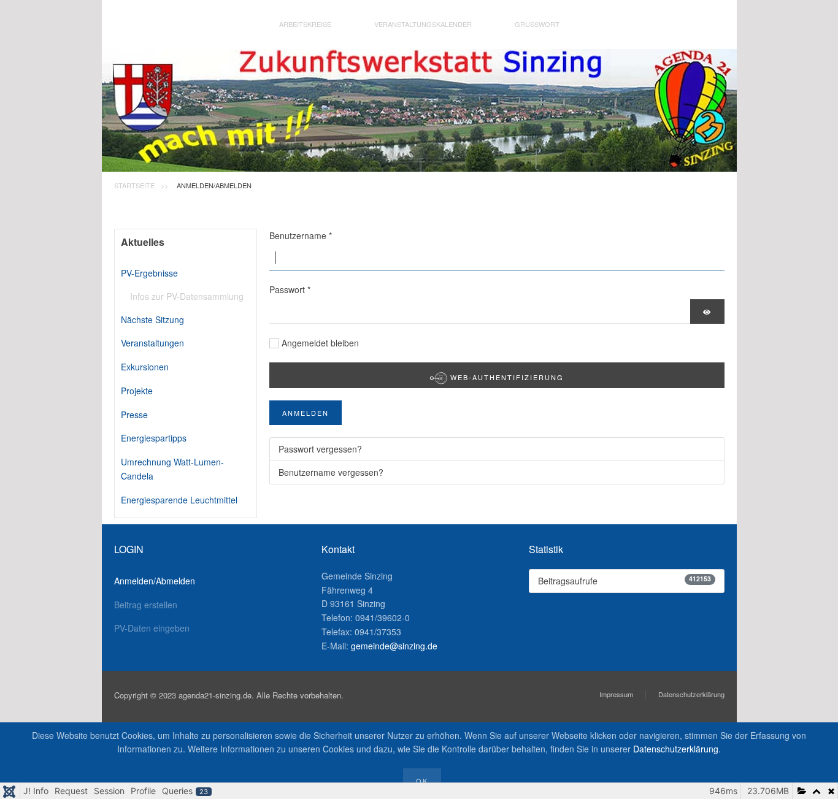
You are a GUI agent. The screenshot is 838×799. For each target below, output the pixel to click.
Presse (134, 414)
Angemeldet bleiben (320, 343)
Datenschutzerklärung (691, 694)
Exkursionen (145, 367)
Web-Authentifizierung (505, 377)
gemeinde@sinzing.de (394, 646)
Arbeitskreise (305, 24)
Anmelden (305, 413)
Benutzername (300, 235)
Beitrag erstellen (145, 604)
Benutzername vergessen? (331, 472)
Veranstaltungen (152, 343)
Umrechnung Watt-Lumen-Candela (172, 469)
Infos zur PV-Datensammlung (187, 296)
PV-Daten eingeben (152, 628)
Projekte (137, 390)
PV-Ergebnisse (149, 273)
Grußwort (537, 24)
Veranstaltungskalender (423, 24)
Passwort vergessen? (320, 449)
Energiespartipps (153, 438)
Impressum (616, 694)
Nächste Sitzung (152, 319)
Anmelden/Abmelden (154, 581)
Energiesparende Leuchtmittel (179, 500)
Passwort (289, 289)
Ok (422, 781)
